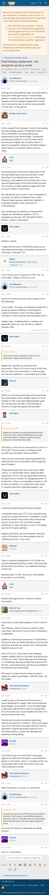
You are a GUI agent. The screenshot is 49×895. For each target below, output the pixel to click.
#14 (46, 696)
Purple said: (8, 809)
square (33, 72)
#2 (47, 123)
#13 (46, 618)
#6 (47, 294)
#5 (47, 270)
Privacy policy (32, 885)
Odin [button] (23, 252)
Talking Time (9, 881)
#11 (46, 556)
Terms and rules (19, 885)
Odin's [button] (26, 513)
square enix (42, 72)
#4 (47, 236)
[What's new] (40, 3)
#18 (46, 847)
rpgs (26, 72)
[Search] (45, 3)
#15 (46, 751)
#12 (46, 594)
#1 (47, 88)
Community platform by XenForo (23, 893)
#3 (47, 167)
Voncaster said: (9, 428)
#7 (47, 346)
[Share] (43, 88)
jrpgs (4, 72)
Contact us (6, 885)
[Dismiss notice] (45, 10)
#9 (47, 423)
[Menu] (4, 3)
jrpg (43, 69)
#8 (47, 391)
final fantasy (35, 69)
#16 (46, 783)
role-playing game (15, 72)
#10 (46, 503)
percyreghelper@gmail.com (21, 37)
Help (42, 885)
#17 (46, 804)
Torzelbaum (8, 69)
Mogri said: (7, 351)
